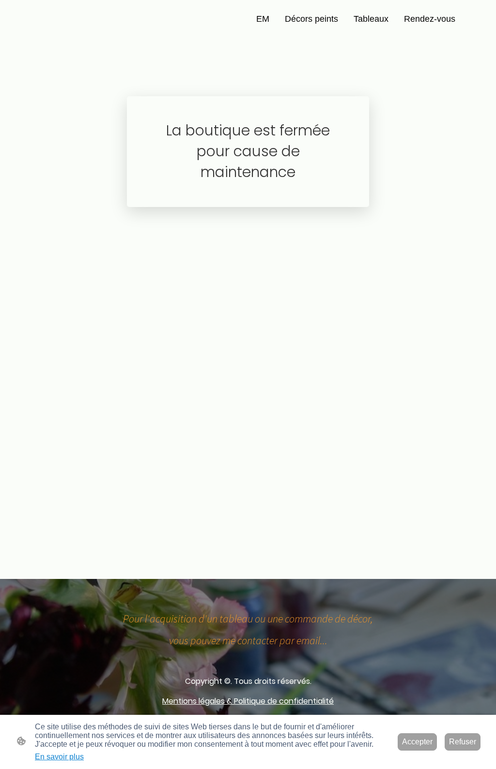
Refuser (462, 742)
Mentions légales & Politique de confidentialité (248, 701)
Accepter (417, 742)
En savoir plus (59, 757)
